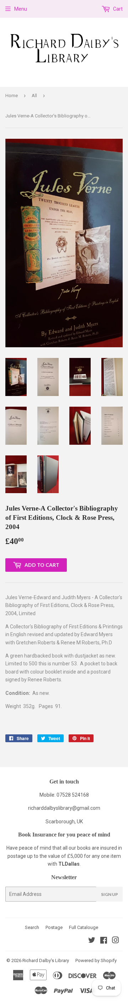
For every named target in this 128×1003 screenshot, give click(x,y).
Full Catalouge (83, 927)
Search (32, 927)
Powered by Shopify (96, 960)
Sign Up (109, 894)
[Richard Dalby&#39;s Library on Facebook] (103, 941)
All (34, 95)
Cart (117, 9)
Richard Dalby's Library (45, 960)
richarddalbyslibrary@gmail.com (64, 808)
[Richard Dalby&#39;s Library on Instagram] (115, 941)
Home (11, 95)
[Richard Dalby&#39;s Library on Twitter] (91, 941)
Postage (54, 927)
